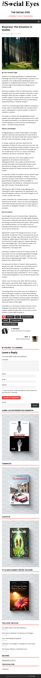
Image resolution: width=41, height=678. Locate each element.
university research (9, 324)
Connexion (5, 669)
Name (4, 374)
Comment (5, 359)
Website (4, 385)
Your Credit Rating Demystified (11, 638)
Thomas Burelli (16, 320)
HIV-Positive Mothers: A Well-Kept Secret (14, 649)
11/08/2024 (7, 34)
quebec (5, 320)
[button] (38, 21)
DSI (17, 317)
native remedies (27, 317)
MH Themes (32, 676)
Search (4, 402)
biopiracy (10, 317)
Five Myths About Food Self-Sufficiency (14, 628)
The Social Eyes (17, 34)
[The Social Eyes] (20, 8)
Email (4, 379)
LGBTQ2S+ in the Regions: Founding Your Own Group (18, 644)
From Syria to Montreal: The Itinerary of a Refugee (17, 633)
